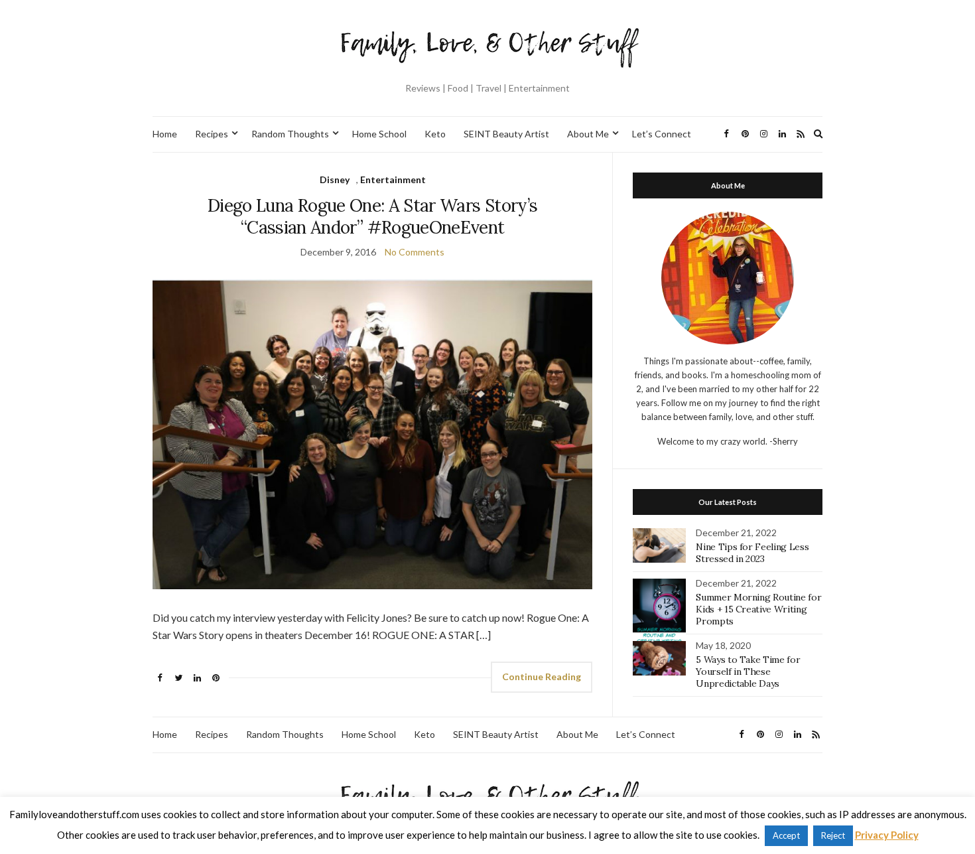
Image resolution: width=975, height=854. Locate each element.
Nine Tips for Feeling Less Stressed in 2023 (752, 553)
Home (165, 133)
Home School (379, 133)
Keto (435, 133)
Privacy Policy (887, 835)
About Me (588, 133)
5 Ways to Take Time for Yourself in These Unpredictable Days (748, 671)
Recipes (211, 133)
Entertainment (393, 179)
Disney (335, 179)
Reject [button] (833, 835)
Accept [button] (786, 835)
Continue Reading (541, 676)
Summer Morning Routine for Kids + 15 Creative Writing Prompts (758, 609)
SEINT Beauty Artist (506, 133)
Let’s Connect (661, 133)
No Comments (414, 251)
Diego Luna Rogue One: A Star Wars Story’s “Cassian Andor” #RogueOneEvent (372, 216)
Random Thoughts (290, 133)
